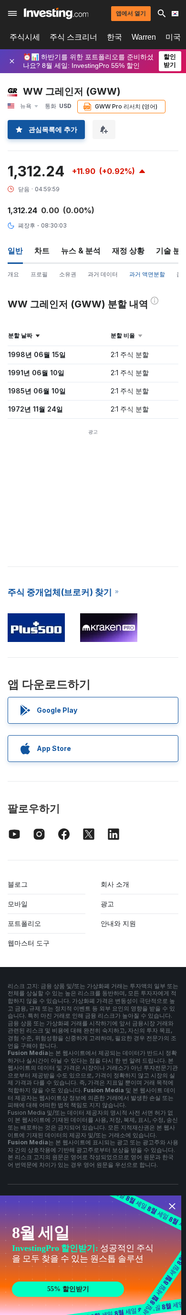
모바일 (18, 904)
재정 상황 (128, 250)
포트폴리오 (24, 923)
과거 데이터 (103, 274)
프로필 (39, 274)
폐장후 (26, 225)
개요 (13, 274)
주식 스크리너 (73, 37)
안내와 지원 (118, 923)
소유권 (67, 274)
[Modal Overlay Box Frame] (90, 1255)
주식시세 (25, 37)
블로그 (18, 884)
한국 (114, 37)
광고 (107, 904)
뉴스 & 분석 (81, 250)
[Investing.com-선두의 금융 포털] (56, 13)
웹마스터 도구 (29, 943)
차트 (42, 250)
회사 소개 (115, 884)
